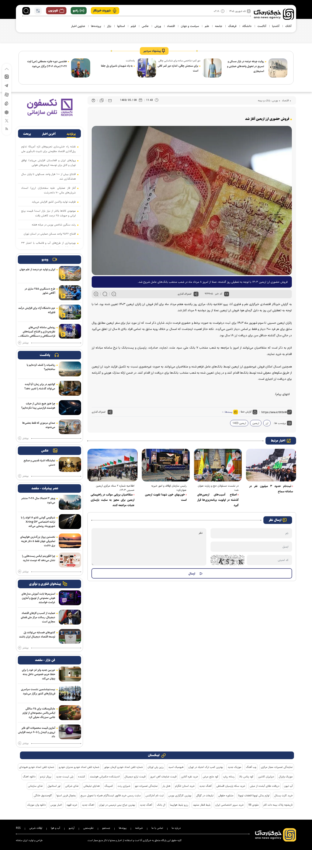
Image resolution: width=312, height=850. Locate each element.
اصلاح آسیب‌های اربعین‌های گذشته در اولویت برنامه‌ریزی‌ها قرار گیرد (218, 500)
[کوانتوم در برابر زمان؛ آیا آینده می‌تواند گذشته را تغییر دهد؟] (70, 388)
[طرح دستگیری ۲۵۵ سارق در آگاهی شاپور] (70, 292)
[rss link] (6, 128)
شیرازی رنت (124, 786)
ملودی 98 (253, 805)
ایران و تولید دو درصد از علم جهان (37, 269)
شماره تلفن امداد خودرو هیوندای (36, 767)
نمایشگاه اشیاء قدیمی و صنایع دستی (39, 462)
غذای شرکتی (72, 786)
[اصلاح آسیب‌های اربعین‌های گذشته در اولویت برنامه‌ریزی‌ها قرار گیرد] (218, 465)
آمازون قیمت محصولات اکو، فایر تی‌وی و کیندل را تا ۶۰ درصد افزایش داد (36, 732)
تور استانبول (54, 786)
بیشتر (25, 343)
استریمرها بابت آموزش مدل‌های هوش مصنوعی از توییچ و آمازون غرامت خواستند (38, 598)
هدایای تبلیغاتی (91, 786)
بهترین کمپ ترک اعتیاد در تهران (205, 767)
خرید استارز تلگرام (185, 786)
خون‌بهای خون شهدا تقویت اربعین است (166, 497)
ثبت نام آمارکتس (154, 795)
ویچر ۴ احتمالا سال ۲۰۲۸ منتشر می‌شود (38, 500)
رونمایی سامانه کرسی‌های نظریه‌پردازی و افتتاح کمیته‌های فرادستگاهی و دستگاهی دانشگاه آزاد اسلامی (37, 332)
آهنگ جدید (205, 786)
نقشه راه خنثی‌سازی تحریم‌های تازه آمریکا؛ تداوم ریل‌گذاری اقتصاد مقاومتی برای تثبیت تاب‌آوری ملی (48, 148)
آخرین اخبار (49, 134)
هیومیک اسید (176, 767)
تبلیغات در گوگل (205, 795)
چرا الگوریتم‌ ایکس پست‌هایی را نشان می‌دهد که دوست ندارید (38, 558)
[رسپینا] (49, 107)
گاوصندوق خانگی (43, 795)
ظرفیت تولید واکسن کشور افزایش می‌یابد (54, 202)
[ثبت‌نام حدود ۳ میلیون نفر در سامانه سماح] (271, 465)
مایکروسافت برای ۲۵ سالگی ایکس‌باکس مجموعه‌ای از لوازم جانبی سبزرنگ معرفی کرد (38, 712)
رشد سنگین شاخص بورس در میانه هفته (54, 224)
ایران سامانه (22, 840)
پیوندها (122, 828)
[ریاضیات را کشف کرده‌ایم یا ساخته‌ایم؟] (70, 369)
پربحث (27, 134)
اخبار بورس (56, 805)
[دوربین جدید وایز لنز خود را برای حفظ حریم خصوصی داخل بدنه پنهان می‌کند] (70, 674)
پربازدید (71, 134)
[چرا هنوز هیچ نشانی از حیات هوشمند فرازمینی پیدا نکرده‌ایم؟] (70, 407)
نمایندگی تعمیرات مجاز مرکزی (277, 767)
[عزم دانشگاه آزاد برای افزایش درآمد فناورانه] (70, 312)
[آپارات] (6, 94)
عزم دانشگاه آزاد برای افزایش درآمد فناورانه (36, 310)
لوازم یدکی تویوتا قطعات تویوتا (254, 795)
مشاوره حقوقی (225, 795)
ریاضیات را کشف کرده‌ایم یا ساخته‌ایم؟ (41, 367)
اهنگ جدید (88, 805)
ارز (267, 423)
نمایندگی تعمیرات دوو (146, 786)
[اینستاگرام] (6, 76)
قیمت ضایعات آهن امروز (163, 776)
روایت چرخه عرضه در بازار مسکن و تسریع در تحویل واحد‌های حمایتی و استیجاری (245, 66)
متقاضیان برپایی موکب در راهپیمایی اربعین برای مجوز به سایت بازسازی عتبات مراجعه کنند (112, 500)
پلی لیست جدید (64, 776)
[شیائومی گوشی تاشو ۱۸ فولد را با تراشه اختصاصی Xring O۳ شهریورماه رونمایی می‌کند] (70, 521)
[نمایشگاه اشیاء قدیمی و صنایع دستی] (70, 464)
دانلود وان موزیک (36, 805)
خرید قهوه (72, 805)
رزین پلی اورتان (156, 767)
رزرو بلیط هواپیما (179, 805)
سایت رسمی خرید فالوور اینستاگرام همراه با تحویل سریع (110, 795)
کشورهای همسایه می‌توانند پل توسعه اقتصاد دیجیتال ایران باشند (37, 634)
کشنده (81, 776)
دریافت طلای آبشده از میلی (264, 786)
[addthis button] (196, 294)
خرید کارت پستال (283, 795)
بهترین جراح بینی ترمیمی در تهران (117, 805)
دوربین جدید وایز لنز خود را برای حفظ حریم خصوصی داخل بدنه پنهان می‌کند (38, 674)
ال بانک (161, 805)
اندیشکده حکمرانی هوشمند (105, 776)
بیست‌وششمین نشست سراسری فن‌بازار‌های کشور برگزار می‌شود (38, 691)
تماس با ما (157, 828)
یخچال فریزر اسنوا (66, 795)
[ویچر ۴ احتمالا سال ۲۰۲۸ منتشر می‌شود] (70, 502)
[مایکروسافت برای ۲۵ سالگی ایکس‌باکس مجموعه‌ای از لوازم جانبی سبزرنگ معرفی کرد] (70, 712)
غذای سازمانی (35, 786)
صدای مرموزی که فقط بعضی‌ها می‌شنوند (38, 425)
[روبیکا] (7, 112)
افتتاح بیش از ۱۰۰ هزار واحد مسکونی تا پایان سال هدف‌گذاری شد (48, 176)
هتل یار (166, 786)
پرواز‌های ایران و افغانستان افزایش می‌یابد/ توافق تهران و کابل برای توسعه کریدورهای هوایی (48, 162)
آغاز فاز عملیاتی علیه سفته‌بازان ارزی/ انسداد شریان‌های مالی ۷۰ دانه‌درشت (48, 190)
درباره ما (176, 828)
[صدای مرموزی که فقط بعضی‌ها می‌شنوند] (70, 426)
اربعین (255, 423)
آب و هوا (55, 828)
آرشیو (71, 828)
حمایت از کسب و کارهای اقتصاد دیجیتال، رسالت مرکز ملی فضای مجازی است (38, 617)
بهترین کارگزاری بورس (179, 795)
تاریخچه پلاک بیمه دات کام (278, 805)
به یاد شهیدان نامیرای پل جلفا (117, 66)
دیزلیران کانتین (266, 776)
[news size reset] (105, 294)
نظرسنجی (88, 828)
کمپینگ (108, 786)
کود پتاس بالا (246, 776)
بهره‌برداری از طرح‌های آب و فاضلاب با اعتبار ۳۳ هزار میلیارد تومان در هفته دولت (48, 245)
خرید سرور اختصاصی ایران (229, 805)
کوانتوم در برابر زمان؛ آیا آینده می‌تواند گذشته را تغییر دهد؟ (39, 386)
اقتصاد (285, 100)
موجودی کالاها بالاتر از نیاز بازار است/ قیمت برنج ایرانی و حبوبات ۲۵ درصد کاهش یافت (48, 213)
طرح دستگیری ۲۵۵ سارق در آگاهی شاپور (40, 291)
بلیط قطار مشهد (202, 805)
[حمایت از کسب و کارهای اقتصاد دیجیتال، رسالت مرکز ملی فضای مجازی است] (70, 617)
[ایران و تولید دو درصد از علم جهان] (70, 273)
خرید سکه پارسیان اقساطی (230, 786)
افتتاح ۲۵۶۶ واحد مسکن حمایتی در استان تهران (50, 234)
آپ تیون (288, 786)
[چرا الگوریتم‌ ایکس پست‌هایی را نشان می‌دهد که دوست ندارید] (70, 560)
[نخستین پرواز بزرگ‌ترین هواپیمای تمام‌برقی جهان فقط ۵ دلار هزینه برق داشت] (70, 540)
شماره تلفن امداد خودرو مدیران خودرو (79, 767)
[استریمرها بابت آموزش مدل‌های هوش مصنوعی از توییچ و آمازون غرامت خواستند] (70, 597)
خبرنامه (139, 828)
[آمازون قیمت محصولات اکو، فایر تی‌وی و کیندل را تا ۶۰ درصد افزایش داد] (70, 732)
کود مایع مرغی (210, 776)
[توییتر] (6, 120)
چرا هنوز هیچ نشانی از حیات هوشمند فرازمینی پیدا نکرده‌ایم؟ (38, 405)
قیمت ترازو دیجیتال (134, 776)
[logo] (274, 14)
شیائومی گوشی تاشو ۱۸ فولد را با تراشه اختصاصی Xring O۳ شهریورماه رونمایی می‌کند (38, 521)
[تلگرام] (6, 85)
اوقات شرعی (35, 828)
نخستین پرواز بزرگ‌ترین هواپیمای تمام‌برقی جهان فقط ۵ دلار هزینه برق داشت (37, 541)
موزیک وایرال (286, 776)
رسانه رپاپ (229, 776)
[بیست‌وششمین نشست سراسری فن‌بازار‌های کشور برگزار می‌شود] (70, 693)
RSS (18, 828)
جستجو (106, 828)
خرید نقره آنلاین (189, 776)
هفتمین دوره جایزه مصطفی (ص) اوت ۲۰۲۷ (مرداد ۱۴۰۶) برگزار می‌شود (47, 63)
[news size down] (114, 294)
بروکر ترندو (45, 776)
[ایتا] (6, 103)
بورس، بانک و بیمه (268, 100)
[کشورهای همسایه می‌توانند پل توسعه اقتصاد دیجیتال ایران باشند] (70, 636)
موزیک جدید (234, 767)
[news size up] (96, 294)
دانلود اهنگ (29, 776)
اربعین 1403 (239, 423)
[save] (102, 100)
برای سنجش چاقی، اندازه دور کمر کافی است (177, 68)
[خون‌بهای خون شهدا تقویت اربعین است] (166, 465)
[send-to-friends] (110, 100)
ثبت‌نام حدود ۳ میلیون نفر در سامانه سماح (271, 489)
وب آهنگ (251, 767)
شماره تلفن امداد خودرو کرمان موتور (123, 767)
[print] (93, 100)
